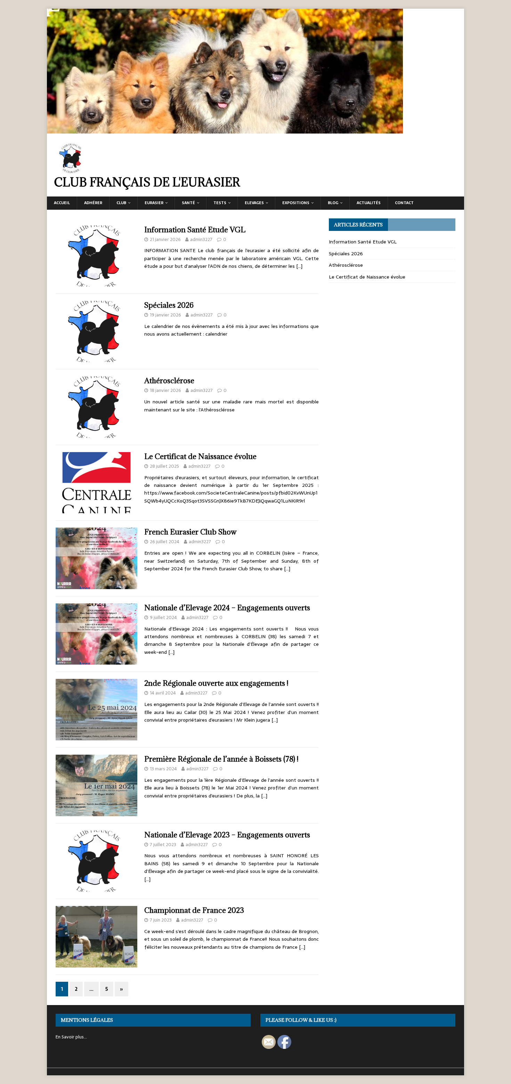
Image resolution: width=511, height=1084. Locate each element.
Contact (404, 203)
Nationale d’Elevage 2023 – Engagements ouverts (227, 835)
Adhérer (93, 203)
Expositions (295, 203)
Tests (219, 203)
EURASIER (154, 203)
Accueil (62, 203)
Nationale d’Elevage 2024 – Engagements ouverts (227, 607)
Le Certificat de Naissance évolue (200, 456)
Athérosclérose (169, 380)
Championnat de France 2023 (194, 910)
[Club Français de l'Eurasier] (225, 130)
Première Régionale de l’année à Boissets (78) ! (221, 759)
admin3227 (201, 239)
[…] (299, 266)
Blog (333, 203)
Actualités (369, 203)
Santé (188, 203)
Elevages (254, 203)
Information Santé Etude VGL (194, 229)
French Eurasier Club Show (190, 532)
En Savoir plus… (71, 1037)
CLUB (121, 203)
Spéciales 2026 (169, 305)
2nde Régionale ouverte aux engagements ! (216, 683)
